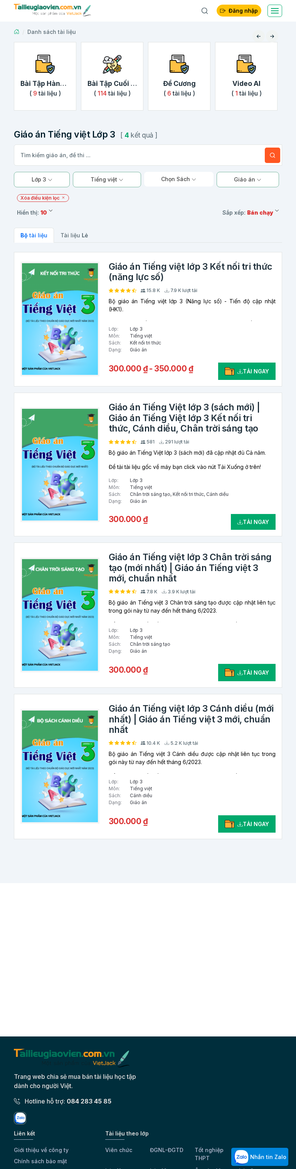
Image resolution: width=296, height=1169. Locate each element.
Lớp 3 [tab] (40, 179)
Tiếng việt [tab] (105, 179)
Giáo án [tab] (245, 179)
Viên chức (118, 1150)
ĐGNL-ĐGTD (166, 1150)
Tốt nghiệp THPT (209, 1154)
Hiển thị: (32, 212)
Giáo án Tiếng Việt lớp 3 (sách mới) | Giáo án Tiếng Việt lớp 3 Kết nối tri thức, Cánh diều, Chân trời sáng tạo (184, 418)
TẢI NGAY (256, 371)
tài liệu (33, 235)
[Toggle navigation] (274, 11)
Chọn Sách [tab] (176, 179)
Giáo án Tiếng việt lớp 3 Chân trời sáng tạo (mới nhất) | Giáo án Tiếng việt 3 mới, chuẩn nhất (190, 568)
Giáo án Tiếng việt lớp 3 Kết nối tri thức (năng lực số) (190, 272)
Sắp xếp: (247, 212)
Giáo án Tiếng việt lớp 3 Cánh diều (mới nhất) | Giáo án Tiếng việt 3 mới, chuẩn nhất (191, 719)
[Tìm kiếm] (272, 155)
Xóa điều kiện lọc (40, 198)
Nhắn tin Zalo (267, 1157)
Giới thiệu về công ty (41, 1150)
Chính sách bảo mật (40, 1161)
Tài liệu (74, 235)
